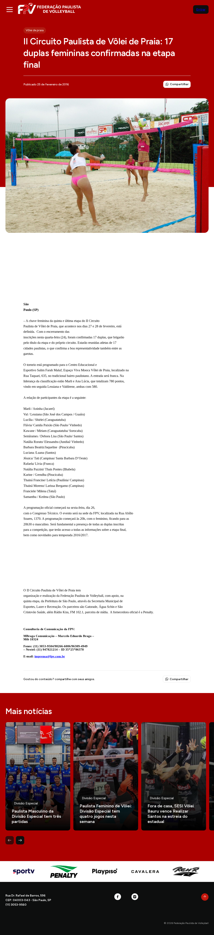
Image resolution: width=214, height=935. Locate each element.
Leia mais (37, 776)
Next (20, 840)
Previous (9, 840)
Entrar (200, 9)
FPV (49, 8)
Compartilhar (179, 84)
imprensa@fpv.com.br (49, 656)
